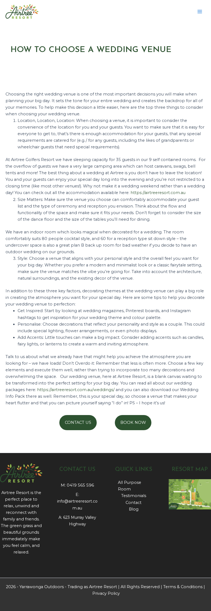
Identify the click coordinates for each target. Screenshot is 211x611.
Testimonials (133, 495)
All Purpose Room (129, 486)
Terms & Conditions (182, 586)
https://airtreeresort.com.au (158, 192)
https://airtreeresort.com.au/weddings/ (76, 389)
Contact (133, 502)
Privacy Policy (106, 593)
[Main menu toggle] (200, 11)
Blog (133, 509)
